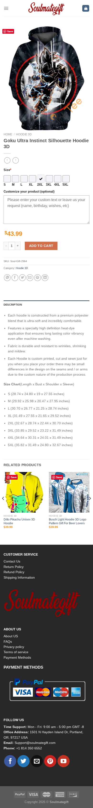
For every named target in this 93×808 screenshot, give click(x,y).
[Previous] (3, 508)
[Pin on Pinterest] (37, 277)
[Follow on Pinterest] (50, 761)
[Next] (89, 508)
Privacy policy (14, 647)
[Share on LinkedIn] (44, 277)
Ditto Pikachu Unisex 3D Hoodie (19, 521)
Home (8, 134)
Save (10, 31)
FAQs (8, 641)
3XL (49, 184)
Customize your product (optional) (29, 191)
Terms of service (16, 652)
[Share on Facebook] (14, 277)
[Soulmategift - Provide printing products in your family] (46, 8)
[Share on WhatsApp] (7, 277)
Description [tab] (13, 304)
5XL (65, 184)
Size (7, 170)
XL (31, 184)
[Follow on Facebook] (10, 761)
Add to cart (41, 246)
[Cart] (85, 8)
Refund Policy (14, 572)
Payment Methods (17, 657)
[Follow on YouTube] (63, 761)
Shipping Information (19, 577)
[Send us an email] (37, 761)
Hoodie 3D (24, 134)
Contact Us (12, 561)
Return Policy (14, 567)
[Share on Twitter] (22, 277)
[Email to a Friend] (29, 277)
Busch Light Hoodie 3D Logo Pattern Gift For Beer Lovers (67, 521)
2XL (40, 184)
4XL (57, 184)
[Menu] (6, 8)
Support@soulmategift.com (35, 743)
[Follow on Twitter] (23, 761)
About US (11, 636)
